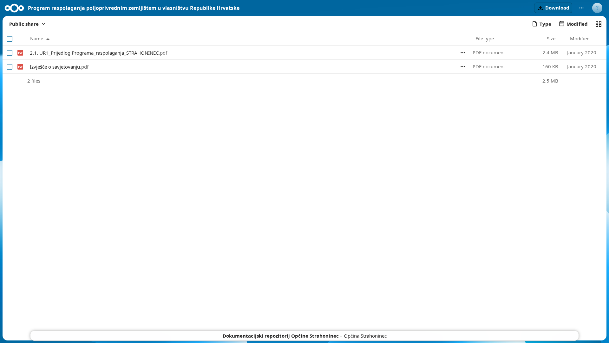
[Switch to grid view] (598, 23)
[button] (553, 8)
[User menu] (597, 8)
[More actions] (581, 8)
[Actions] (462, 52)
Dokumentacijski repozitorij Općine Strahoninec (281, 336)
